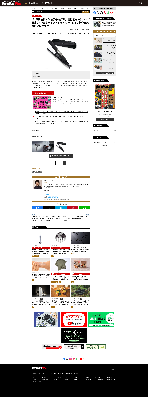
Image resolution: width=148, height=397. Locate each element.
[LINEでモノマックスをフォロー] (108, 13)
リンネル (98, 377)
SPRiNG (34, 379)
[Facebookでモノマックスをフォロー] (94, 13)
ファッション (55, 282)
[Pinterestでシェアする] (72, 207)
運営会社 (45, 373)
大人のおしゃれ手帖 (58, 377)
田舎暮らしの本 (100, 379)
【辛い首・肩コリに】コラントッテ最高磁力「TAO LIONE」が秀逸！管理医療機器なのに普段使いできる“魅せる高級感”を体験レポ (80, 250)
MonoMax (67, 379)
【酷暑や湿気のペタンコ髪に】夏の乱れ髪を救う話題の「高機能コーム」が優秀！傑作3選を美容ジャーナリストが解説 (60, 252)
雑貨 (53, 255)
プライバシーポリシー (59, 373)
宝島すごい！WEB (111, 379)
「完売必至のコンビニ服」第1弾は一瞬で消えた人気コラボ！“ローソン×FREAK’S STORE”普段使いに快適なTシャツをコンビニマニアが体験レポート (46, 218)
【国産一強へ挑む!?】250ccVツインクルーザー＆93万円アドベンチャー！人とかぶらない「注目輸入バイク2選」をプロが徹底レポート (109, 47)
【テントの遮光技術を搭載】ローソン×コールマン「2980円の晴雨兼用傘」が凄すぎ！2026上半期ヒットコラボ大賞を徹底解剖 (109, 40)
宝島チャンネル (36, 377)
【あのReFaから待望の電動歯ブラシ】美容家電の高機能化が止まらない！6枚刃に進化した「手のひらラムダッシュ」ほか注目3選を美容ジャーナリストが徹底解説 (41, 253)
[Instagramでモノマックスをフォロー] (101, 13)
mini (76, 377)
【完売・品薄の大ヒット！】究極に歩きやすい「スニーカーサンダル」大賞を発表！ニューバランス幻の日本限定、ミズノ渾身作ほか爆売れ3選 (109, 60)
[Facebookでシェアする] (37, 207)
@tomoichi (47, 194)
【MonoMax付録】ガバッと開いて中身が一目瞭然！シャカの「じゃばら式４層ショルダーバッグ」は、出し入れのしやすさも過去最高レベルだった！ (109, 23)
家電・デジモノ (85, 11)
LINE (84, 208)
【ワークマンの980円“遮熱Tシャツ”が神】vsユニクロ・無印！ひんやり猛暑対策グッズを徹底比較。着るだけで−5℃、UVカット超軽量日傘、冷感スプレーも (60, 279)
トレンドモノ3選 (57, 97)
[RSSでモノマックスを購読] (84, 359)
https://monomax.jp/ (53, 197)
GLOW (55, 379)
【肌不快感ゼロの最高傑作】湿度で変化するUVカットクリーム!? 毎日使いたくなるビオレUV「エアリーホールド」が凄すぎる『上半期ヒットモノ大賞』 (41, 277)
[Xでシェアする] (49, 207)
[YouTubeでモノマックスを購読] (111, 13)
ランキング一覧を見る (104, 73)
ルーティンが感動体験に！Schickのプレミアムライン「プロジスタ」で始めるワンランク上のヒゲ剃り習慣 (41, 303)
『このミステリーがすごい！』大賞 (37, 382)
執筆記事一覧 (47, 190)
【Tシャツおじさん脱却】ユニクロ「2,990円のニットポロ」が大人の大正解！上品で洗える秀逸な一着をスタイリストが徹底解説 (109, 54)
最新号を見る (104, 119)
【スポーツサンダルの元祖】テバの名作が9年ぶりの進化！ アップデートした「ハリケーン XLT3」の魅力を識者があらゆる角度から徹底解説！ (80, 304)
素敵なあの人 (88, 377)
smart (76, 379)
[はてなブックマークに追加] (61, 207)
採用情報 (50, 373)
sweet (66, 377)
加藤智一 (46, 182)
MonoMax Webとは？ (36, 373)
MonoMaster (88, 379)
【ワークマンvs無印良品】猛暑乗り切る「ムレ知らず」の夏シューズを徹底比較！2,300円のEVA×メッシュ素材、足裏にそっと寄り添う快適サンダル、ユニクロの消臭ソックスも (109, 67)
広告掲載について (75, 373)
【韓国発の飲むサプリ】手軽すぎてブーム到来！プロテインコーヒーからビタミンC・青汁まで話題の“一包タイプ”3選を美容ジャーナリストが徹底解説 (80, 279)
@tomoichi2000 (53, 196)
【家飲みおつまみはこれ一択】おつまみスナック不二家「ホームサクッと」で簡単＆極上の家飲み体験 (60, 302)
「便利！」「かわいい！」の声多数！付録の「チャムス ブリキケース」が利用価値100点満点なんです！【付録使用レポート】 (75, 218)
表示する (105, 145)
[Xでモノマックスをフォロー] (98, 13)
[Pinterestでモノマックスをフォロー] (105, 13)
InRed (44, 377)
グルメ (53, 307)
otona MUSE (46, 379)
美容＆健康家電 (38, 171)
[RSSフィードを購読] (115, 13)
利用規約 (68, 373)
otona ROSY (109, 377)
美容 (33, 171)
